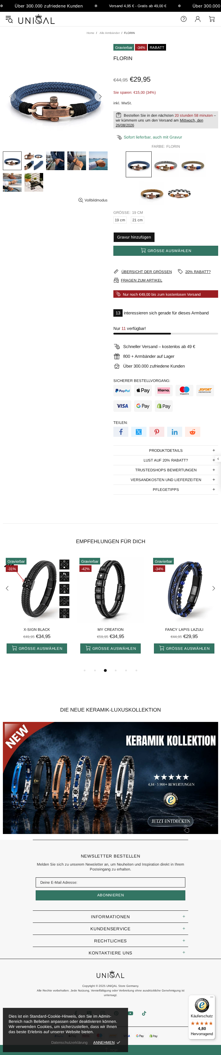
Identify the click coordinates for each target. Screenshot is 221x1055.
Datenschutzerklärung (69, 1042)
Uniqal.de (36, 19)
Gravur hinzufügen (134, 237)
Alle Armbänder (110, 32)
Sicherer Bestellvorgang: (141, 380)
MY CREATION (110, 629)
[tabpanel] (37, 611)
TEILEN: (120, 422)
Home (90, 32)
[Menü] (211, 998)
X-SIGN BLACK (37, 629)
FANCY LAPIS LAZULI (184, 629)
